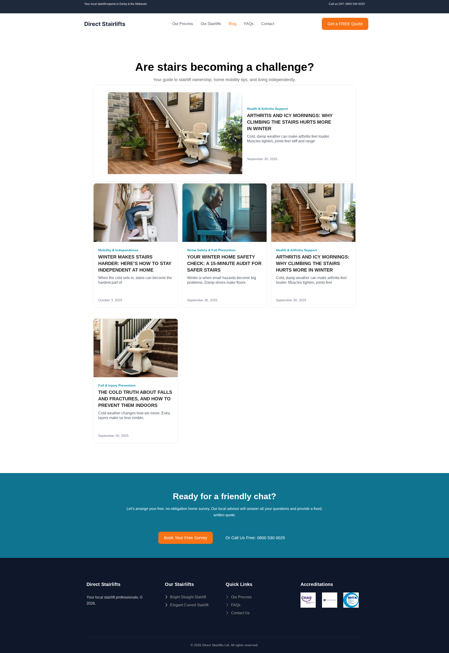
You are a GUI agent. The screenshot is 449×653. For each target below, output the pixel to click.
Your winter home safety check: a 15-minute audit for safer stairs (224, 263)
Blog (232, 24)
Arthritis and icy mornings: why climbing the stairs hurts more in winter (290, 122)
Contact (267, 24)
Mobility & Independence (118, 250)
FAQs (248, 24)
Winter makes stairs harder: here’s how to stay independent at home (134, 263)
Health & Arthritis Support (267, 109)
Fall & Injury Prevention (117, 385)
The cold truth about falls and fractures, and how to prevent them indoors (135, 399)
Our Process (182, 24)
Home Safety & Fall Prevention (211, 250)
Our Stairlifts (211, 24)
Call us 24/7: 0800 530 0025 (347, 4)
